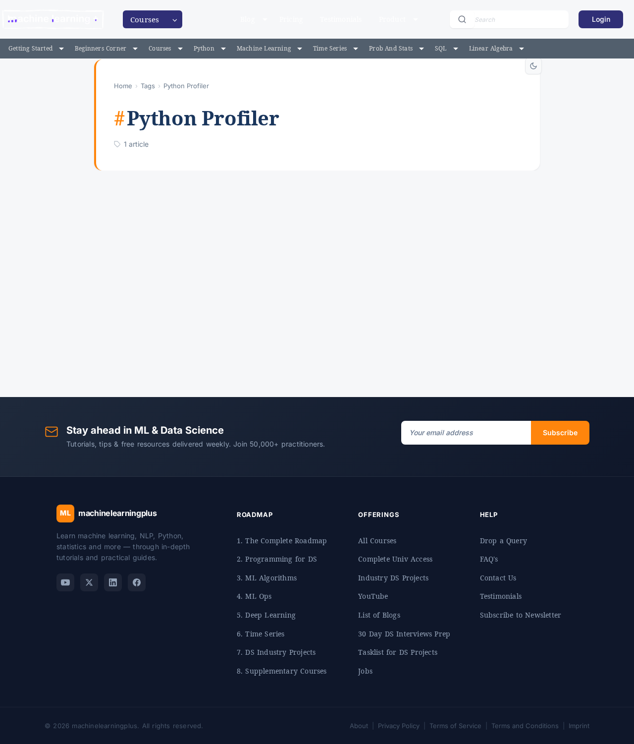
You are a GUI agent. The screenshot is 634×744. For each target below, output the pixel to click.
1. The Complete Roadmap (282, 540)
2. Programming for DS (277, 559)
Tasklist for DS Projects (397, 652)
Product (392, 19)
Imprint (579, 726)
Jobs (365, 671)
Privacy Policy (399, 726)
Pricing (291, 19)
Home (123, 86)
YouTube (373, 596)
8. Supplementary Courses (282, 671)
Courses (160, 48)
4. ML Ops (254, 596)
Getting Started (30, 48)
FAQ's (489, 559)
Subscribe (560, 432)
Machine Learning (264, 48)
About (359, 726)
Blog (247, 19)
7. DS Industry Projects (276, 652)
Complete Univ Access (395, 559)
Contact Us (498, 577)
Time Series (330, 48)
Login (601, 19)
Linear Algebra (491, 48)
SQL (441, 48)
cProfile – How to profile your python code (303, 257)
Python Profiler (322, 323)
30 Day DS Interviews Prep (404, 633)
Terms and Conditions (525, 726)
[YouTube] (65, 582)
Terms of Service (455, 726)
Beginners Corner (100, 48)
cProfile (252, 323)
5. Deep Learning (266, 615)
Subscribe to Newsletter (521, 615)
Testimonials (341, 19)
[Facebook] (137, 582)
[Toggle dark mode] (533, 65)
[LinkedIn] (113, 582)
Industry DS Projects (393, 577)
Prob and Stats (391, 48)
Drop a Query (503, 540)
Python (204, 48)
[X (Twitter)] (89, 582)
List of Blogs (379, 615)
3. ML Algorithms (267, 577)
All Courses (377, 540)
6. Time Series (261, 633)
